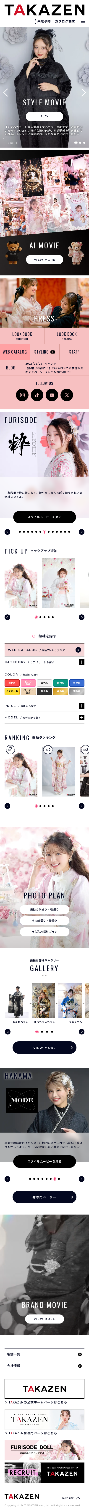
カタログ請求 (65, 21)
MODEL (23, 717)
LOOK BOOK (22, 336)
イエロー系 (12, 691)
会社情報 (13, 1366)
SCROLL (12, 143)
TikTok (36, 391)
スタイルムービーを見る (44, 517)
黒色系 (44, 691)
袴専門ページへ (45, 1197)
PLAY (44, 116)
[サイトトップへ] (22, 1496)
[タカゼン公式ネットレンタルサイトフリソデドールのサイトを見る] (44, 1450)
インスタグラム (22, 393)
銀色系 (77, 691)
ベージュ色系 (28, 691)
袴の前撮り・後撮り (44, 920)
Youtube (52, 391)
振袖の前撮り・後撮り (44, 909)
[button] (7, 92)
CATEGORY (30, 662)
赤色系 (12, 683)
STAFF (74, 352)
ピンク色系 (28, 683)
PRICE (21, 706)
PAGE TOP (67, 1498)
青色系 (77, 683)
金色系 (60, 691)
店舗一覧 (13, 1354)
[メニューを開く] (83, 21)
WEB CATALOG (15, 352)
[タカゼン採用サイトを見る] (44, 1473)
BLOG (11, 368)
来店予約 (44, 21)
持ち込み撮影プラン (44, 931)
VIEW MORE (44, 259)
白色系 (44, 683)
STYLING (41, 352)
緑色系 (60, 683)
